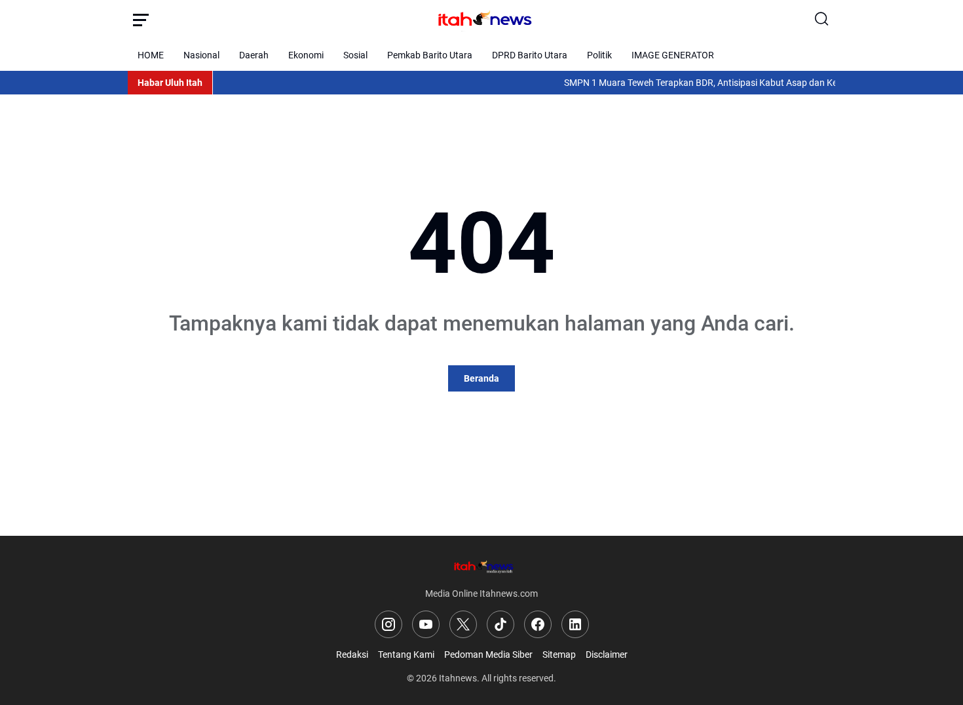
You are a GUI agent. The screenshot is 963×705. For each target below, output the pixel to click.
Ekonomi (306, 55)
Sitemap (559, 654)
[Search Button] (822, 20)
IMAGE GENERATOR (673, 55)
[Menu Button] (141, 20)
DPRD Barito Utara (529, 55)
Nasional (201, 55)
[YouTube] (426, 624)
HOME (151, 55)
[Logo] (481, 566)
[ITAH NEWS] (481, 20)
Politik (599, 55)
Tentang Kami (406, 654)
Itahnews (458, 678)
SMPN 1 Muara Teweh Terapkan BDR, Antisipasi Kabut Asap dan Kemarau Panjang (724, 82)
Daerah (254, 55)
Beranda (481, 378)
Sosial (355, 55)
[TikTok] (500, 624)
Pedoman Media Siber (488, 654)
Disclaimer (607, 654)
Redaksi (352, 654)
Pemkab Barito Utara (429, 55)
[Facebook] (538, 624)
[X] (463, 624)
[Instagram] (388, 624)
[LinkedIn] (575, 624)
